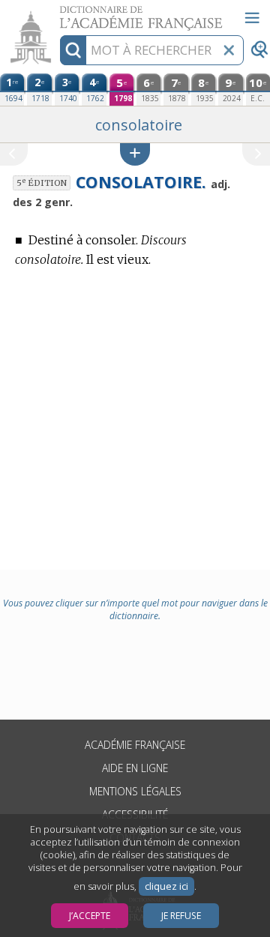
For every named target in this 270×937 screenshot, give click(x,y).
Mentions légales (135, 791)
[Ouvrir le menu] (252, 18)
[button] (135, 154)
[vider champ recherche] (229, 50)
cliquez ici (166, 886)
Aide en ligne (135, 768)
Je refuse (181, 915)
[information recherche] (73, 50)
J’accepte (89, 915)
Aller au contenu (57, 13)
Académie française (135, 745)
